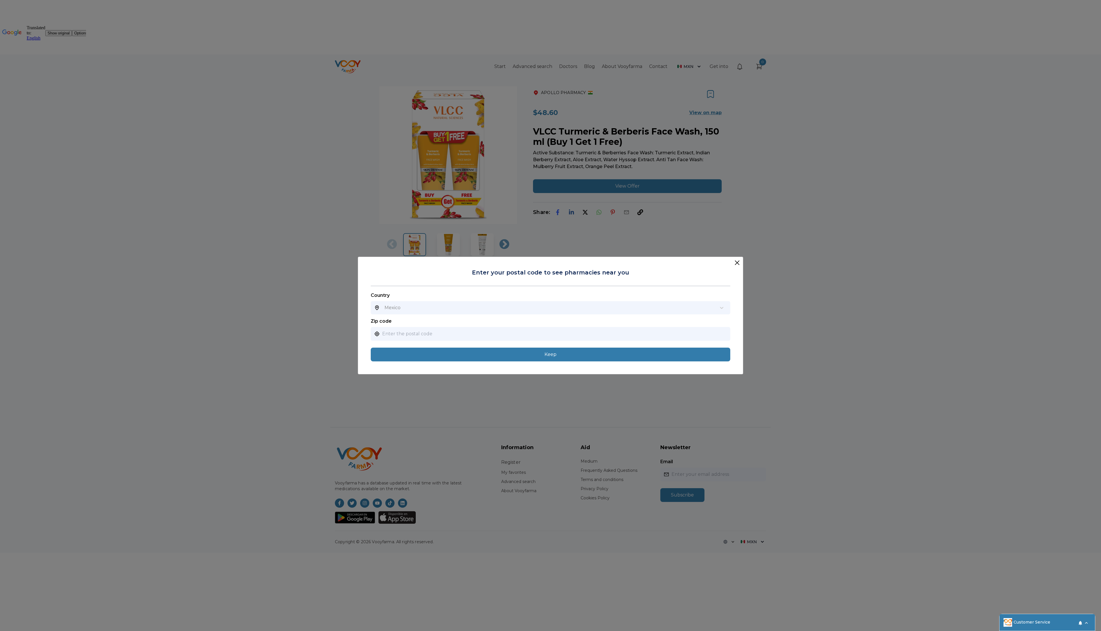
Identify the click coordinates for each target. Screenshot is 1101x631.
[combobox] (384, 307)
